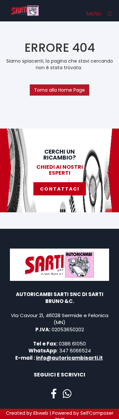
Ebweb (40, 413)
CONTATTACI (59, 189)
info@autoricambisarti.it (69, 357)
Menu (94, 13)
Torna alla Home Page (59, 90)
